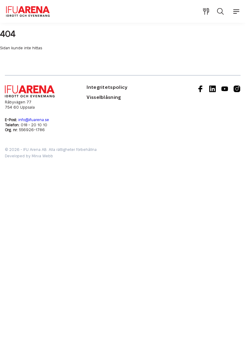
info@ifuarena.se (33, 120)
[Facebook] (200, 109)
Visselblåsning (104, 97)
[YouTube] (224, 109)
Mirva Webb (42, 156)
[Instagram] (237, 109)
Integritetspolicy (107, 87)
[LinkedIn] (212, 109)
